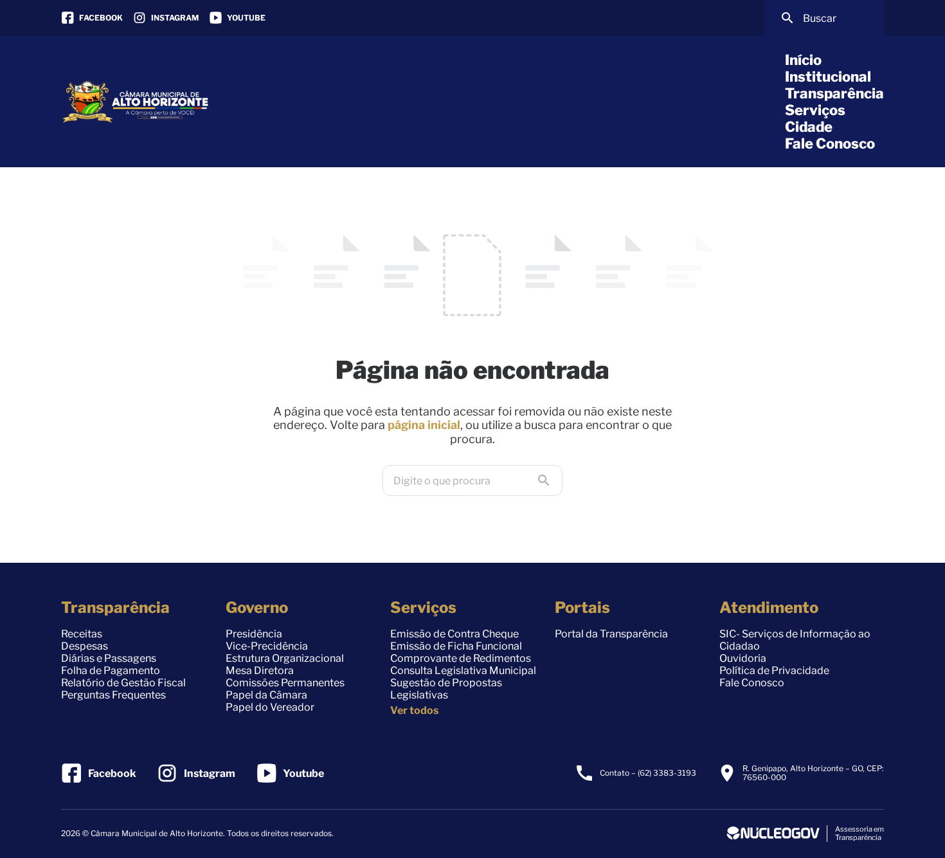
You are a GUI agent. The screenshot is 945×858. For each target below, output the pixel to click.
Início (803, 59)
